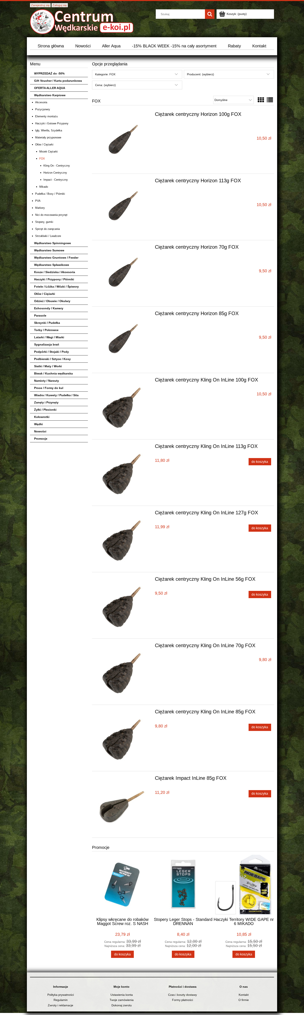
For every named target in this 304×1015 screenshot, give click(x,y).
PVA (38, 200)
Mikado (43, 186)
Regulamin (61, 1000)
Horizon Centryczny (55, 172)
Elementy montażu (46, 116)
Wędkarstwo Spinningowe (52, 243)
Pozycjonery (42, 109)
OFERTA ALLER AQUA (49, 88)
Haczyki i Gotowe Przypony (51, 123)
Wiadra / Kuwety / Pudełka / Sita (56, 395)
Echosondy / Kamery (48, 308)
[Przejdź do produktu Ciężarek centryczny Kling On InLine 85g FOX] (123, 738)
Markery (40, 207)
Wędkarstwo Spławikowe (51, 264)
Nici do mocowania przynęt (51, 214)
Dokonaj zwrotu (121, 1005)
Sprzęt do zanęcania (47, 228)
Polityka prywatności (60, 994)
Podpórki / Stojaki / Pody (51, 351)
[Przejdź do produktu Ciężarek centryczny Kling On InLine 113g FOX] (123, 472)
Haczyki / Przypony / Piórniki (54, 279)
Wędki (38, 424)
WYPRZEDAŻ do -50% (49, 73)
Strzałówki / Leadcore (48, 236)
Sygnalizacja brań (46, 344)
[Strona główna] (81, 21)
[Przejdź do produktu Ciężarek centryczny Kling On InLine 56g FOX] (123, 605)
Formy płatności (182, 1000)
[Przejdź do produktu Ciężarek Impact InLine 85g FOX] (123, 804)
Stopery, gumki (44, 221)
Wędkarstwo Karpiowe (50, 95)
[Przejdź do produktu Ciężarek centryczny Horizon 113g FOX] (123, 207)
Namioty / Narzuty (46, 380)
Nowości (40, 431)
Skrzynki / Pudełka (47, 322)
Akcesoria (41, 102)
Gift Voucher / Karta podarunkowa (58, 80)
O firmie (243, 1000)
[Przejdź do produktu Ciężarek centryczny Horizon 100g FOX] (123, 140)
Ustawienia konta (121, 994)
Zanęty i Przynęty (46, 402)
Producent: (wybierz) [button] (200, 74)
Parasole (40, 315)
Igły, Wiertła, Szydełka (48, 130)
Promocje (40, 438)
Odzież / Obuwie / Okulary (52, 301)
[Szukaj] (209, 14)
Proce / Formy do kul (48, 388)
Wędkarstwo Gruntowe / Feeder (56, 257)
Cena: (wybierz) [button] (105, 85)
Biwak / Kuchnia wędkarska (53, 373)
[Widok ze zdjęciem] (261, 100)
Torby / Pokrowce (46, 330)
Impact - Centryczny (55, 179)
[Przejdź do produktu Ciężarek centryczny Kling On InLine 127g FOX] (123, 539)
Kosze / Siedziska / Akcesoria (54, 272)
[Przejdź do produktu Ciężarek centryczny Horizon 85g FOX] (123, 340)
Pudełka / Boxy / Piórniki (50, 193)
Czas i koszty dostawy (182, 994)
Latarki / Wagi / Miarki (49, 337)
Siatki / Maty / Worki (48, 366)
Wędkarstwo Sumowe (49, 250)
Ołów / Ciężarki (44, 144)
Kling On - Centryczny (56, 165)
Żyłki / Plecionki (45, 409)
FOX (42, 158)
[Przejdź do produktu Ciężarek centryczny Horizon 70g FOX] (123, 273)
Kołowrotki (41, 417)
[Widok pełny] (270, 100)
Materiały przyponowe (48, 137)
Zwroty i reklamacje (60, 1005)
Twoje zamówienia (122, 1000)
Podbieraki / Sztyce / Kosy (52, 359)
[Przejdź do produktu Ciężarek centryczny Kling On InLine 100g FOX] (123, 406)
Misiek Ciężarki (48, 151)
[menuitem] (50, 46)
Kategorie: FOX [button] (105, 74)
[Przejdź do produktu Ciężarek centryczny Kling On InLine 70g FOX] (123, 672)
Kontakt (244, 994)
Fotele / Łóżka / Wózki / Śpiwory (56, 286)
